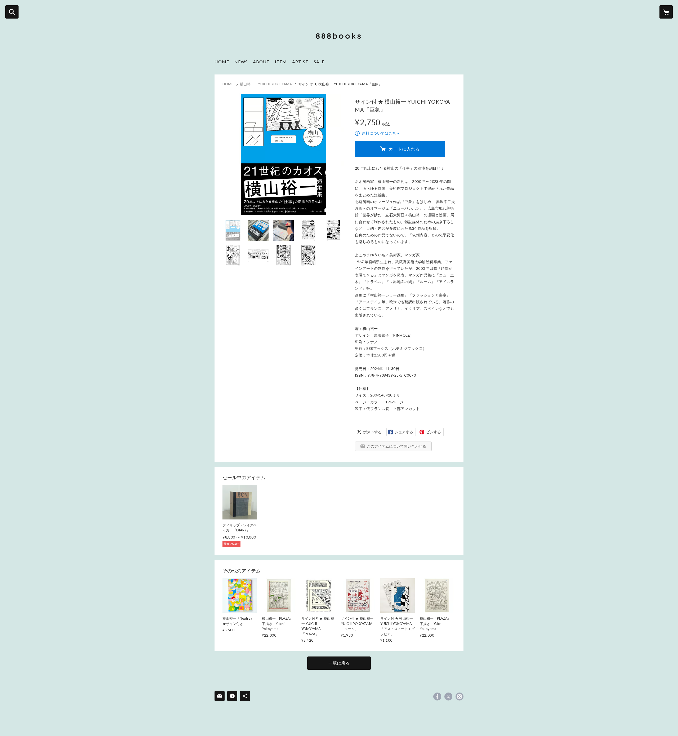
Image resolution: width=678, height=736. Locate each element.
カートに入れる (404, 148)
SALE (319, 61)
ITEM (281, 61)
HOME (222, 61)
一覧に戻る (339, 663)
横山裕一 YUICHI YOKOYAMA (266, 84)
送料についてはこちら (381, 133)
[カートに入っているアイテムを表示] (666, 12)
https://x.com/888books (448, 696)
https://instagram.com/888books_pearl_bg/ (459, 696)
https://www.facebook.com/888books (437, 696)
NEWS (241, 61)
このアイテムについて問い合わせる (396, 446)
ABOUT (261, 61)
